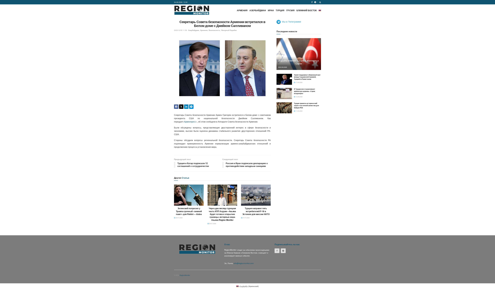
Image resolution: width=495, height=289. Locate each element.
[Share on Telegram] (191, 106)
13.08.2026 (298, 97)
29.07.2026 (179, 218)
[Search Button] (320, 2)
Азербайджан (257, 10)
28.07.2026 (212, 223)
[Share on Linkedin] (186, 106)
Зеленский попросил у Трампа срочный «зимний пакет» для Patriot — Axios (189, 211)
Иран (271, 10)
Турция (280, 10)
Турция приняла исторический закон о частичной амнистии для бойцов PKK (306, 105)
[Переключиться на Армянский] (320, 10)
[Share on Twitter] (181, 106)
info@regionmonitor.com (244, 263)
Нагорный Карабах (229, 30)
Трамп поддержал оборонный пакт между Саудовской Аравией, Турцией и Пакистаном (307, 77)
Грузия (290, 10)
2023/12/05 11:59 (180, 30)
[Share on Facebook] (176, 106)
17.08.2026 (298, 82)
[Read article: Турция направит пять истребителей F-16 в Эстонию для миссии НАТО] (256, 195)
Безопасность (214, 30)
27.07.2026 (246, 218)
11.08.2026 (298, 111)
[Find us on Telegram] (315, 2)
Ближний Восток (306, 10)
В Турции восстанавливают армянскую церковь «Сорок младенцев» (304, 91)
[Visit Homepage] (191, 10)
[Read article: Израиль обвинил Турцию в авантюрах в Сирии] (299, 54)
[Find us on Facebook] (311, 2)
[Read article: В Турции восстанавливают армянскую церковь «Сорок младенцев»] (284, 93)
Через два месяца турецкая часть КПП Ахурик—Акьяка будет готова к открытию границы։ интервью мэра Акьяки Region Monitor (222, 214)
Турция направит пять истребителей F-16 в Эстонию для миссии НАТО (256, 211)
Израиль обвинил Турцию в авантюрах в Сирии (299, 62)
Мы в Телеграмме (291, 21)
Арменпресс (190, 121)
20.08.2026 (283, 67)
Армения (242, 10)
